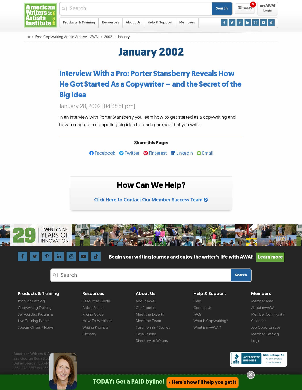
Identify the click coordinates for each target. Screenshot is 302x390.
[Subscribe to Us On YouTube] (263, 22)
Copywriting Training (35, 307)
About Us (133, 22)
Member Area (262, 301)
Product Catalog (31, 301)
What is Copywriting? (210, 321)
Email (207, 153)
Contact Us (202, 307)
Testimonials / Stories (153, 327)
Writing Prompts (95, 327)
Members (187, 22)
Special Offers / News (36, 327)
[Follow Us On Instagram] (255, 22)
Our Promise (145, 307)
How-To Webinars (97, 321)
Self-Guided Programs (35, 314)
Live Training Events (34, 321)
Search (222, 8)
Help (197, 301)
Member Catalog (265, 334)
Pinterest (158, 153)
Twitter (132, 153)
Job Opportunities (265, 327)
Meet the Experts (150, 314)
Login (255, 340)
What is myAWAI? (207, 327)
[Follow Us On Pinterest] (240, 22)
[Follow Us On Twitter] (232, 22)
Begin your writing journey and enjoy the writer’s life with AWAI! (196, 257)
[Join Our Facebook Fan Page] (224, 22)
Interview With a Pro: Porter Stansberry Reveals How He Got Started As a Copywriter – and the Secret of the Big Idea (150, 84)
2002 (108, 37)
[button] (245, 8)
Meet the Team (148, 321)
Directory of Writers (152, 340)
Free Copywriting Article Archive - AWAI (67, 37)
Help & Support (159, 22)
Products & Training (79, 22)
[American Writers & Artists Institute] (40, 14)
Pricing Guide (93, 314)
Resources (110, 22)
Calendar (258, 321)
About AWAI (145, 301)
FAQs (197, 314)
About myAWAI (263, 307)
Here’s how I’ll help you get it (204, 382)
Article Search (93, 307)
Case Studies (146, 334)
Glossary (89, 334)
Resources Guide (96, 301)
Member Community (267, 314)
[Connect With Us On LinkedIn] (248, 22)
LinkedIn (184, 153)
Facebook (105, 153)
